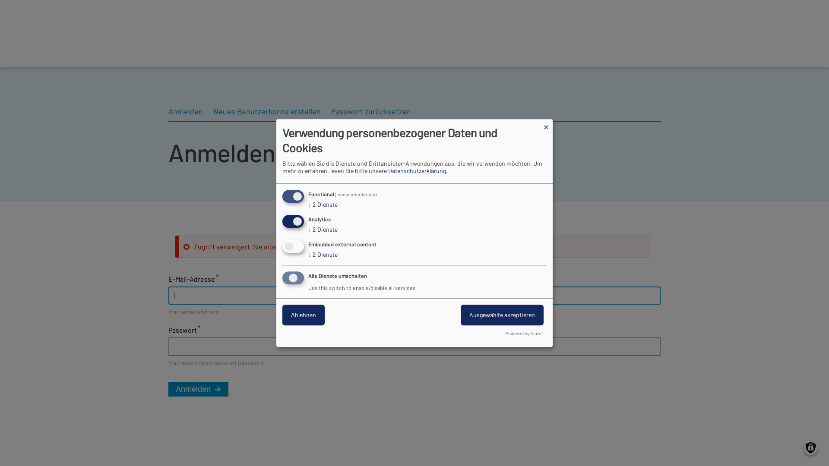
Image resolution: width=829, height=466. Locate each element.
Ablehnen (303, 314)
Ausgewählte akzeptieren (502, 314)
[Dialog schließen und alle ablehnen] (546, 124)
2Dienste (323, 204)
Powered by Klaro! (524, 333)
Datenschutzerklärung (417, 171)
